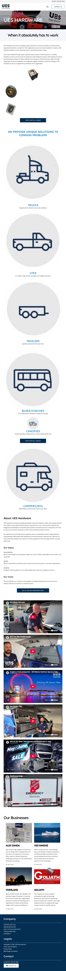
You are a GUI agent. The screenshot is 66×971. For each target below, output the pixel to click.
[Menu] (47, 7)
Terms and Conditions (10, 947)
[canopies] (33, 423)
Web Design (7, 951)
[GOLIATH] (47, 888)
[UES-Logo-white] (5, 6)
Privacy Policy (8, 949)
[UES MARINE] (47, 844)
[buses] (33, 380)
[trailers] (33, 308)
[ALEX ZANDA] (19, 844)
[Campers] (33, 475)
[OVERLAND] (19, 888)
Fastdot (15, 951)
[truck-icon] (33, 172)
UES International (20, 944)
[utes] (33, 240)
